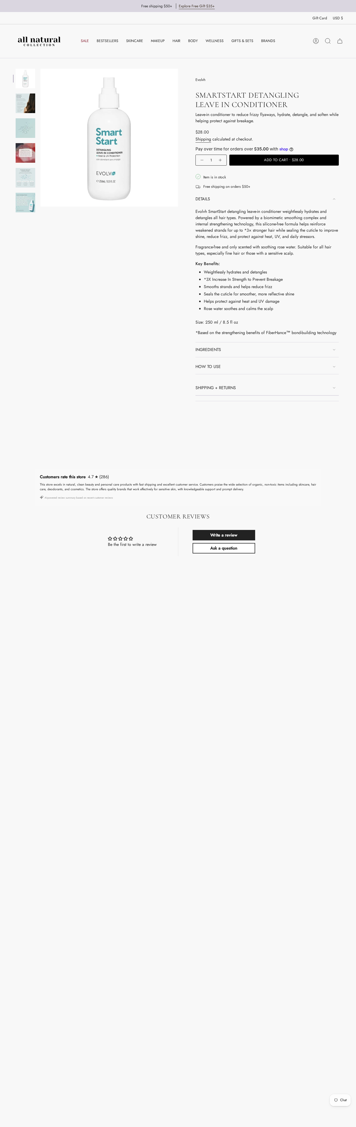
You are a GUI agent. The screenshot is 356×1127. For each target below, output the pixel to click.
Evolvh (200, 79)
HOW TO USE (208, 367)
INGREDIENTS (208, 350)
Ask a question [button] (223, 548)
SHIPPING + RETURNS (215, 388)
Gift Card (319, 18)
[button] (134, 41)
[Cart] (340, 41)
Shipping (203, 139)
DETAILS (202, 199)
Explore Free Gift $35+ (197, 6)
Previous (40, 137)
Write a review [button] (223, 535)
